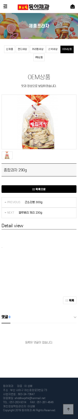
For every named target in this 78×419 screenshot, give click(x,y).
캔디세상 (22, 49)
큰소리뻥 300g (33, 202)
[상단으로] (68, 409)
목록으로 (40, 189)
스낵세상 (52, 49)
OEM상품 (67, 49)
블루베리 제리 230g (30, 212)
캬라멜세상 (38, 49)
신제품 (9, 49)
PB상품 (39, 57)
